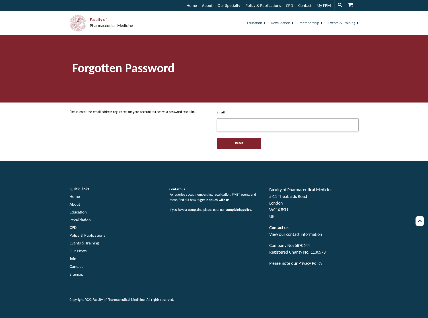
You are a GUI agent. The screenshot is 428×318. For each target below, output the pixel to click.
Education (78, 212)
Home (75, 197)
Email (220, 112)
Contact (76, 267)
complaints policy (238, 210)
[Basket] (351, 5)
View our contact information (295, 234)
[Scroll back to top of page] (420, 221)
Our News (78, 251)
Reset (239, 143)
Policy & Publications (87, 236)
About (75, 205)
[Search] (340, 5)
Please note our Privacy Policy (295, 263)
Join (73, 259)
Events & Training (84, 243)
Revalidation (80, 220)
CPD (73, 228)
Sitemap (76, 275)
